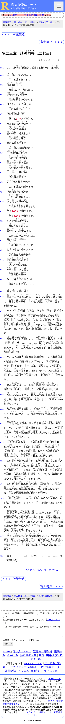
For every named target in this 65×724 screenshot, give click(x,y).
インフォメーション (49, 60)
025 (1, 182)
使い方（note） (22, 651)
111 (1, 513)
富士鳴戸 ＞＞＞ (51, 41)
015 (1, 134)
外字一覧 (12, 655)
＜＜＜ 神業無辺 (13, 34)
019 (1, 153)
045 (1, 279)
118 (1, 536)
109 (1, 498)
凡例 (41, 655)
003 (1, 75)
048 (1, 297)
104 (1, 484)
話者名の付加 (28, 655)
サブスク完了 (52, 670)
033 (1, 221)
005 (1, 85)
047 (1, 291)
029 (1, 202)
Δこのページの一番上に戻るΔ (42, 570)
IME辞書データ (50, 667)
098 (1, 461)
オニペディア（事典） (23, 667)
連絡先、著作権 (42, 651)
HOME (7, 651)
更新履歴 (36, 659)
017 (1, 143)
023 (1, 172)
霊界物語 (7, 22)
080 (1, 395)
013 (1, 124)
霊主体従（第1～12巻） (25, 22)
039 (1, 250)
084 (1, 409)
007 (1, 95)
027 (1, 192)
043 (1, 270)
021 (1, 163)
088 (1, 423)
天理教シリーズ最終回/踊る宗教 (27, 15)
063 (1, 339)
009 (1, 104)
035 (1, 231)
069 (1, 357)
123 (1, 556)
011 (1, 114)
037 (1, 240)
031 (1, 211)
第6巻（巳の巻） (46, 22)
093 (1, 442)
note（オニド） (33, 663)
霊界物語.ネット (24, 5)
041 (1, 260)
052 (1, 311)
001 (1, 68)
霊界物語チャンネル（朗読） (22, 670)
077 (1, 385)
